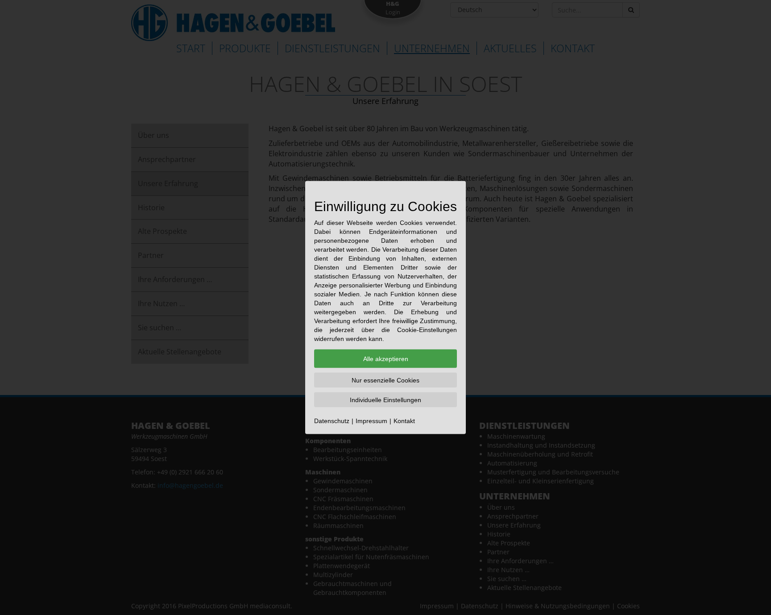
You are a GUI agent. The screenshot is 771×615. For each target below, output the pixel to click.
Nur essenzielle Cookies (385, 380)
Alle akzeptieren (385, 358)
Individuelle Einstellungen (385, 399)
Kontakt (404, 420)
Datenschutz (331, 420)
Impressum (371, 420)
